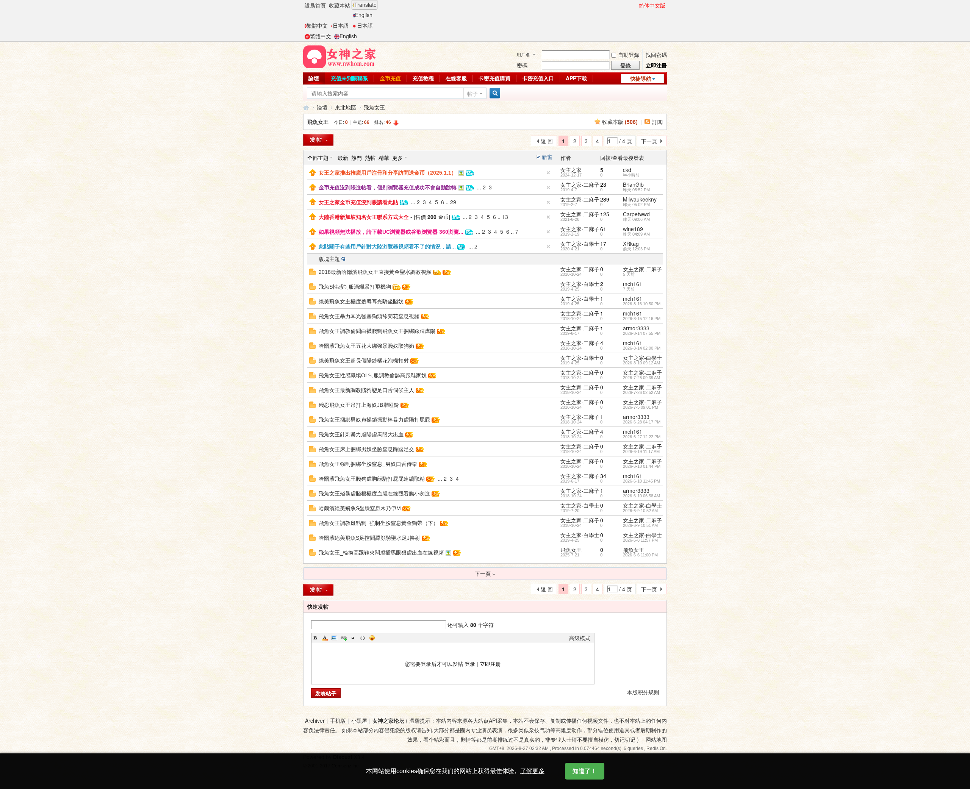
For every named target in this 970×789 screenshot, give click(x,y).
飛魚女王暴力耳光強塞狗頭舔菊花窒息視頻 (369, 316)
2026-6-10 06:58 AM (641, 496)
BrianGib (633, 184)
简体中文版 (652, 5)
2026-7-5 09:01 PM (640, 407)
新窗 (547, 157)
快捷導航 (640, 78)
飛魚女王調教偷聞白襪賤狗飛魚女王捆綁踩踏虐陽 (377, 331)
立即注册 (490, 663)
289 (604, 199)
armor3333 (636, 328)
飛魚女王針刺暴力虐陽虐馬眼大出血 (361, 434)
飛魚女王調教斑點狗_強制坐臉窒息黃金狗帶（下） (378, 523)
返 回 (547, 141)
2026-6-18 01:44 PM (641, 466)
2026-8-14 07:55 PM (641, 333)
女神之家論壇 (306, 107)
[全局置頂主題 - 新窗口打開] (312, 171)
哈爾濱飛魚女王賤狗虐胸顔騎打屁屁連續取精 (372, 479)
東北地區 (345, 107)
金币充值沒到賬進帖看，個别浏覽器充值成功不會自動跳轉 (388, 187)
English (363, 15)
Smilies (372, 638)
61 (603, 229)
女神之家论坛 (388, 720)
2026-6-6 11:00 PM (640, 555)
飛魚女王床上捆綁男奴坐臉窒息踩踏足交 (366, 449)
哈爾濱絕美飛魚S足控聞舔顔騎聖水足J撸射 (369, 538)
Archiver (315, 720)
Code (362, 638)
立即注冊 (656, 65)
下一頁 (649, 141)
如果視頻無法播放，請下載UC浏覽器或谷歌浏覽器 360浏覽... (391, 232)
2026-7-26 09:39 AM (641, 377)
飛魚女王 (374, 107)
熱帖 (370, 157)
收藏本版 (620, 121)
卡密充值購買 (494, 78)
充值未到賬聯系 (349, 78)
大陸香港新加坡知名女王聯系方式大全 (364, 217)
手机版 (338, 720)
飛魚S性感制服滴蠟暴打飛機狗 (355, 287)
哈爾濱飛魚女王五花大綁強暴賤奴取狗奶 (366, 346)
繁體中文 (317, 25)
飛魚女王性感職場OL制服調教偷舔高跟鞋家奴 (373, 375)
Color (325, 638)
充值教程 (423, 78)
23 (603, 184)
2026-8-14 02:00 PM (641, 348)
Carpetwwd (636, 214)
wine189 (633, 229)
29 (453, 202)
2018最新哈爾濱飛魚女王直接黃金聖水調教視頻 (375, 272)
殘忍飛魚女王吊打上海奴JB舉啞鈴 (359, 405)
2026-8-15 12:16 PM (641, 318)
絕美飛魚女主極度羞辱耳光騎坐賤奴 (361, 301)
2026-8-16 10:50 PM (641, 304)
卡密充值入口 (538, 78)
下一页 (649, 589)
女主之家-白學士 (579, 243)
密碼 (522, 65)
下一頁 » (485, 573)
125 (604, 214)
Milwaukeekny (640, 199)
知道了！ (585, 771)
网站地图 (656, 739)
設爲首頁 (315, 5)
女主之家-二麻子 (579, 184)
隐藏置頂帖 (548, 172)
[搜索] (494, 93)
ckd (627, 169)
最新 (343, 157)
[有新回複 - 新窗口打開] (312, 271)
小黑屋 (359, 720)
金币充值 (390, 78)
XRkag (631, 243)
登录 (470, 663)
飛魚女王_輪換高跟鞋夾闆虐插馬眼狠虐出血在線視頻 (381, 553)
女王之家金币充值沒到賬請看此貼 (358, 202)
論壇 (313, 78)
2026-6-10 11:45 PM (641, 481)
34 (603, 476)
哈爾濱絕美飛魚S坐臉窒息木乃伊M (360, 508)
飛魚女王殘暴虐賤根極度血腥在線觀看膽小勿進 (374, 494)
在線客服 (456, 78)
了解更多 (532, 771)
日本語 (341, 25)
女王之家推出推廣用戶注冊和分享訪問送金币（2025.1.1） (388, 173)
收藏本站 (339, 5)
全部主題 (318, 157)
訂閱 (657, 121)
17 (603, 243)
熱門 (356, 157)
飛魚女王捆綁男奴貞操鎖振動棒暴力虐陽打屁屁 (374, 420)
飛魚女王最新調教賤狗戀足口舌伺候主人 (366, 390)
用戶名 (523, 54)
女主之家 (571, 169)
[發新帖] (318, 140)
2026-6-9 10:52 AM (640, 510)
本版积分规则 (643, 692)
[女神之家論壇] (339, 56)
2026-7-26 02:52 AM (641, 392)
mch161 (632, 283)
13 (505, 216)
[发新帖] (318, 590)
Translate (365, 4)
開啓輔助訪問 (635, 5)
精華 (384, 157)
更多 (397, 157)
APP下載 (576, 78)
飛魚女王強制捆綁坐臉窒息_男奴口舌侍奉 (368, 464)
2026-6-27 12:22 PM (641, 436)
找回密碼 (656, 54)
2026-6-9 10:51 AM (640, 525)
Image (334, 638)
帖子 (472, 93)
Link (343, 638)
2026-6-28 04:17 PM (641, 422)
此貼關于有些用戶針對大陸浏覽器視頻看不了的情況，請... (387, 247)
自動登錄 (628, 54)
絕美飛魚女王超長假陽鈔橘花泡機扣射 (364, 361)
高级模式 (579, 638)
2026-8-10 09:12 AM (641, 363)
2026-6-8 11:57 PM (640, 540)
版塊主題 (329, 258)
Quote (353, 638)
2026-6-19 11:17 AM (641, 451)
